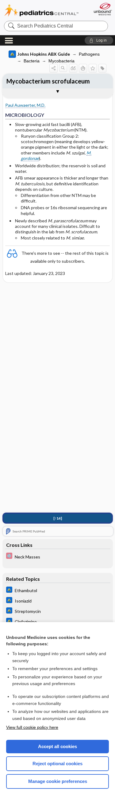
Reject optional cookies (57, 763)
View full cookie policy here (32, 727)
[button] (99, 40)
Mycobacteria (61, 60)
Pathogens (89, 54)
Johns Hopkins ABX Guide (43, 54)
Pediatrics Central (41, 10)
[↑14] (57, 518)
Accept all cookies (57, 746)
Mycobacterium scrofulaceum (48, 81)
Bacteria (32, 60)
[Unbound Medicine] (103, 9)
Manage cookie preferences (57, 781)
